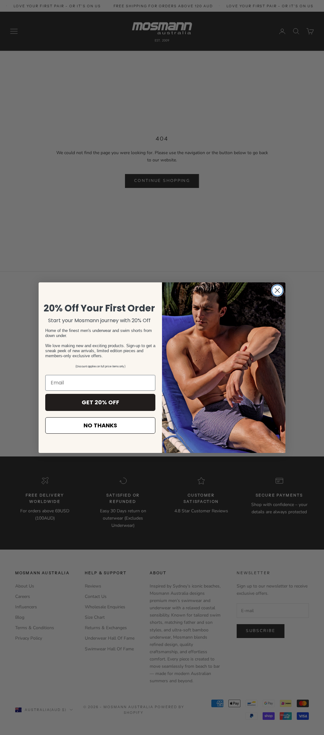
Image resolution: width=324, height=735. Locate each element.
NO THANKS (100, 425)
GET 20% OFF (100, 402)
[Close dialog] (277, 290)
